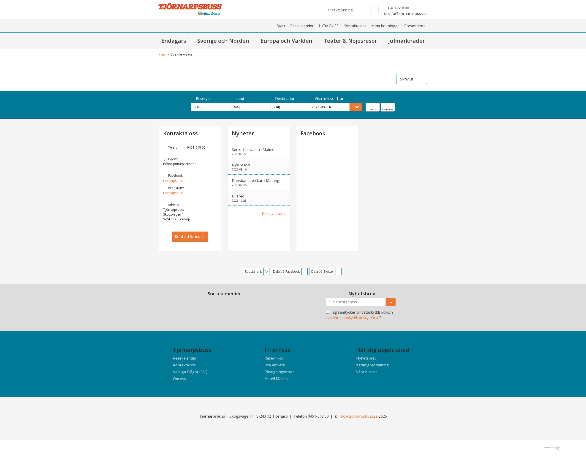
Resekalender (302, 25)
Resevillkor (274, 358)
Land (240, 98)
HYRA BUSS (329, 25)
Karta (376, 106)
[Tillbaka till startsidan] (197, 9)
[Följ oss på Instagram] (228, 304)
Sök (356, 106)
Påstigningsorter (279, 371)
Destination (285, 98)
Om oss (179, 378)
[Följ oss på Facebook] (219, 304)
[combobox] (211, 107)
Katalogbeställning (372, 365)
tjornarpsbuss (173, 181)
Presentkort (414, 25)
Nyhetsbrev (366, 358)
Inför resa (277, 349)
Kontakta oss (355, 25)
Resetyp (203, 98)
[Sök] (375, 10)
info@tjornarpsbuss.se (179, 164)
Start (281, 25)
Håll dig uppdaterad (382, 349)
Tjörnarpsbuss (192, 349)
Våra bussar (366, 371)
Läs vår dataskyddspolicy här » (352, 317)
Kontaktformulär (190, 236)
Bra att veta (275, 365)
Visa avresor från (329, 98)
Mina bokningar (385, 25)
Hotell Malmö (276, 378)
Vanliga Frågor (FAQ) (191, 371)
